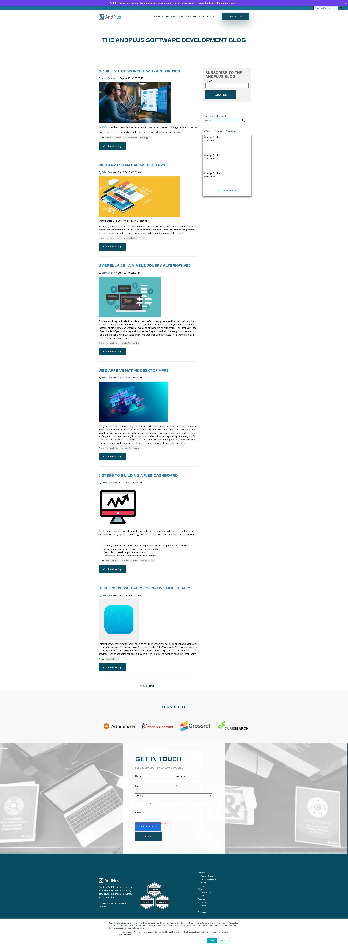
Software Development (130, 448)
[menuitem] (207, 876)
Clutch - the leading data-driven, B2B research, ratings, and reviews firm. (115, 893)
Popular (218, 131)
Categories (231, 131)
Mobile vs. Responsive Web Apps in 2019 (139, 71)
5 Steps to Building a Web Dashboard (138, 475)
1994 (105, 127)
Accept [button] (211, 941)
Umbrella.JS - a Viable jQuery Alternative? (145, 265)
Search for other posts (215, 116)
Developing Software (130, 561)
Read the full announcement (220, 2)
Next (152, 685)
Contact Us (235, 16)
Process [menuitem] (170, 16)
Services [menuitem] (158, 16)
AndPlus (143, 238)
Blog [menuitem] (201, 16)
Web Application (130, 138)
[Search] (341, 8)
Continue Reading (112, 146)
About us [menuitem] (191, 16)
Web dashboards (147, 561)
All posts (144, 685)
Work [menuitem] (181, 16)
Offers (207, 131)
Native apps (144, 138)
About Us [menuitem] (201, 899)
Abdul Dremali (109, 78)
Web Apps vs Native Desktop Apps (134, 371)
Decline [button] (223, 941)
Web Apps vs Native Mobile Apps (132, 165)
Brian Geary (108, 172)
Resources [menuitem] (212, 16)
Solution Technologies (130, 343)
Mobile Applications (113, 138)
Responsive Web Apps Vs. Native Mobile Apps (145, 588)
